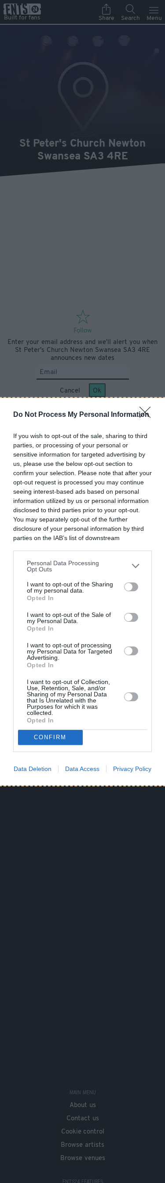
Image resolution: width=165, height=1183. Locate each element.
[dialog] (82, 592)
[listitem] (82, 566)
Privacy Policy (132, 768)
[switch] (131, 586)
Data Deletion (32, 768)
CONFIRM (50, 737)
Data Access (82, 768)
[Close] (147, 415)
